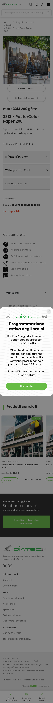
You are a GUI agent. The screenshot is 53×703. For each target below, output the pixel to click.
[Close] (49, 311)
